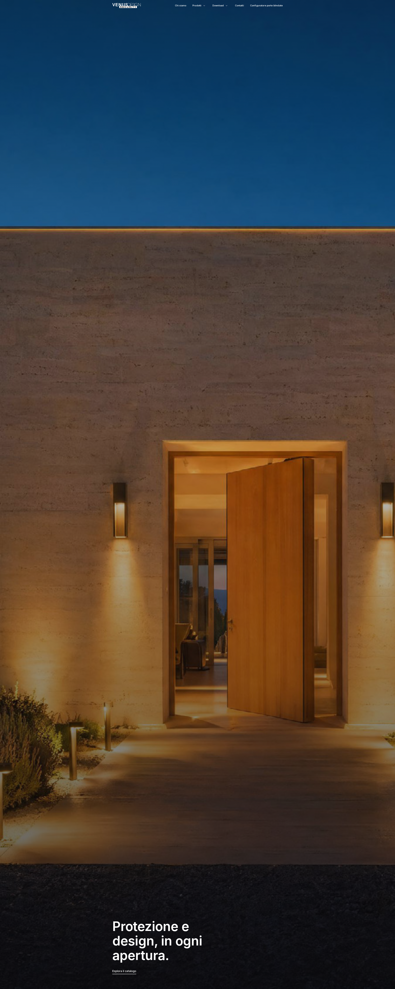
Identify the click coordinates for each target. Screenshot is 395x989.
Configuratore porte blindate (266, 5)
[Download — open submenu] (227, 5)
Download (218, 5)
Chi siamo (180, 5)
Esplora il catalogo (124, 971)
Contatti (239, 5)
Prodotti (196, 5)
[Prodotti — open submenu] (204, 5)
